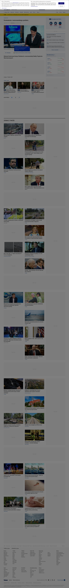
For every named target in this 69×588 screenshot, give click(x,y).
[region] (34, 5)
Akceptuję (61, 3)
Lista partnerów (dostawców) (34, 6)
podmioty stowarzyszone (16, 2)
